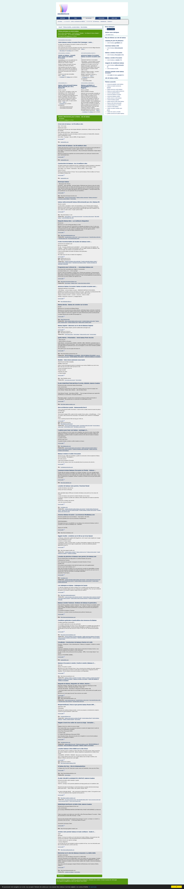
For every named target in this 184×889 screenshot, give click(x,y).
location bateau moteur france (65, 262)
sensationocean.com (65, 742)
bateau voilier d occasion (86, 745)
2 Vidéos (91, 111)
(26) (112, 68)
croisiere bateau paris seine (88, 321)
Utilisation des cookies (94, 879)
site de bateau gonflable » (87, 83)
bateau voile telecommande (114, 103)
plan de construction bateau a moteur (72, 425)
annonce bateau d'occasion (85, 637)
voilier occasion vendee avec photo (114, 109)
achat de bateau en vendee (114, 104)
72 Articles (62, 77)
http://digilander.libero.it (66, 301)
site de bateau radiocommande (66, 106)
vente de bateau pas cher (68, 217)
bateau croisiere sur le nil (81, 552)
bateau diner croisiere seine (85, 322)
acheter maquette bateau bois (83, 237)
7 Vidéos (68, 77)
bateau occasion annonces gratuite (114, 86)
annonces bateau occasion (114, 94)
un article (96, 21)
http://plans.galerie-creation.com (68, 798)
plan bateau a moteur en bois (79, 426)
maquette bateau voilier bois (94, 237)
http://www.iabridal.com (66, 482)
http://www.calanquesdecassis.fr (68, 595)
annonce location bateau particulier (65, 449)
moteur (62, 18)
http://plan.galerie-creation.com (68, 404)
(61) (115, 75)
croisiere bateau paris (73, 322)
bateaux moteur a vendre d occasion (73, 677)
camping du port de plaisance (114, 40)
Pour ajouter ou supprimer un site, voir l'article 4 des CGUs (72, 881)
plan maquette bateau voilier (73, 238)
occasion (88, 18)
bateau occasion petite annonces (115, 91)
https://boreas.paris (65, 319)
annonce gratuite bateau (113, 92)
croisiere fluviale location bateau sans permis (75, 509)
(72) (114, 60)
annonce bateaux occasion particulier (73, 636)
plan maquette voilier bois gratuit (70, 799)
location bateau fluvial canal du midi (93, 579)
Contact (110, 21)
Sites (72, 21)
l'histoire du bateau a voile (82, 744)
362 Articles (62, 50)
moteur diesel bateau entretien (84, 283)
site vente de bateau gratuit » (88, 53)
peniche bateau (93, 334)
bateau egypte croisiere (91, 552)
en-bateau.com (64, 507)
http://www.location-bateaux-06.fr (68, 763)
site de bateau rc (68, 216)
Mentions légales (65, 879)
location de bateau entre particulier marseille (73, 597)
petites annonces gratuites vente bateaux (67, 637)
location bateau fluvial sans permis (66, 581)
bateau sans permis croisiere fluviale (70, 510)
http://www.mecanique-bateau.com (69, 281)
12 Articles (84, 111)
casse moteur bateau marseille (64, 598)
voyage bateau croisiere (70, 552)
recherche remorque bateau (70, 197)
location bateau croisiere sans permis (87, 510)
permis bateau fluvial (87, 718)
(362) (115, 54)
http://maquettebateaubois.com (68, 235)
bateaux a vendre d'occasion (65, 679)
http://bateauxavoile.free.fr (67, 423)
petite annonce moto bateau (114, 98)
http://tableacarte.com (66, 446)
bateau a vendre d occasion (80, 679)
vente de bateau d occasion (92, 356)
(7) (115, 48)
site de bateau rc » (62, 83)
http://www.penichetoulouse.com (68, 617)
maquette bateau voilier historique (65, 701)
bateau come (74, 283)
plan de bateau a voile (68, 426)
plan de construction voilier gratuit (94, 799)
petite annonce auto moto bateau (115, 101)
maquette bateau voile (63, 238)
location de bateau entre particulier (73, 261)
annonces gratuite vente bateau (115, 84)
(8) (115, 66)
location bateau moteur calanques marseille (91, 597)
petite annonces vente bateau (114, 89)
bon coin (114, 18)
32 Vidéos (69, 50)
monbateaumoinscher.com (67, 467)
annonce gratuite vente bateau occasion (114, 72)
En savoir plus (93, 887)
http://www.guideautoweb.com (67, 849)
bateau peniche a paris (84, 334)
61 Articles (84, 77)
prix (75, 18)
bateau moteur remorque (82, 197)
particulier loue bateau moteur (79, 262)
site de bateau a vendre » (64, 53)
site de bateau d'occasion (88, 355)
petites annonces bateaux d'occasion (91, 636)
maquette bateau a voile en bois (71, 237)
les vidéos (67, 36)
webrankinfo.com (64, 142)
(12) (114, 42)
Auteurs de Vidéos (79, 21)
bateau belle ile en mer (70, 744)
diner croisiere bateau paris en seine (73, 321)
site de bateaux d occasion (72, 355)
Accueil (60, 21)
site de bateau (73, 198)
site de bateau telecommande (66, 108)
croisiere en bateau (72, 553)
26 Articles (62, 103)
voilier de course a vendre (113, 111)
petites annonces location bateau (89, 447)
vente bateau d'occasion (77, 356)
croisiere (101, 18)
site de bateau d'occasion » (64, 40)
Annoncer (103, 21)
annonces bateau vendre (113, 96)
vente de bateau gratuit (113, 99)
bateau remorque (93, 197)
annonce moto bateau (112, 106)
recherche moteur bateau (64, 198)
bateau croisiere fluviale (68, 719)
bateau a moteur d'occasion (113, 52)
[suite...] (83, 49)
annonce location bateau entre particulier (73, 447)
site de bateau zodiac (87, 80)
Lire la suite (60, 139)
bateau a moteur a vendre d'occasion (90, 677)
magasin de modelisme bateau (114, 63)
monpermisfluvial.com (66, 716)
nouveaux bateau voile (112, 46)
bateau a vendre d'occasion (113, 58)
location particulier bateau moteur (89, 261)
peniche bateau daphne (69, 334)
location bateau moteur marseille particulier (79, 598)
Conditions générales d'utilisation (79, 879)
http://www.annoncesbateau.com (68, 634)
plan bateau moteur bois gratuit (86, 425)
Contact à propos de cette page (109, 879)
